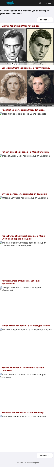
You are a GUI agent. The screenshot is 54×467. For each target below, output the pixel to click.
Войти (48, 3)
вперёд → (45, 20)
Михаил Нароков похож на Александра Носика (26, 325)
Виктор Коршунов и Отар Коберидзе (20, 26)
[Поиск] (40, 3)
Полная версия (32, 462)
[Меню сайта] (7, 3)
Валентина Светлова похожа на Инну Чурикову (26, 68)
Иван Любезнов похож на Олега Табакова (23, 110)
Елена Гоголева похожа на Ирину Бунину (22, 412)
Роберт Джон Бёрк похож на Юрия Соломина (25, 152)
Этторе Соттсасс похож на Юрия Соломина (24, 194)
